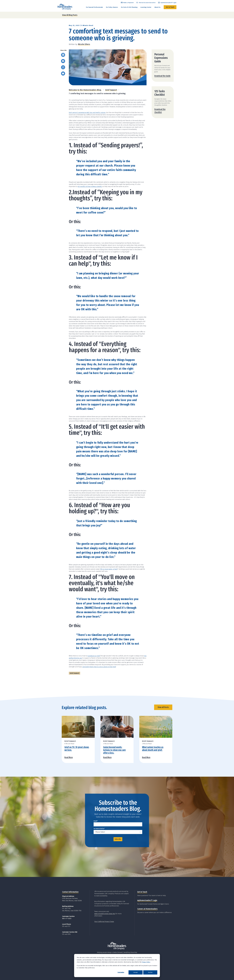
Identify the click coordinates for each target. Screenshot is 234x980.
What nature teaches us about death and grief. (152, 748)
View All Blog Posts (69, 15)
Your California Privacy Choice (104, 921)
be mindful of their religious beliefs (90, 186)
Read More (68, 757)
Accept (136, 972)
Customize (121, 972)
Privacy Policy (146, 962)
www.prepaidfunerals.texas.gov (104, 914)
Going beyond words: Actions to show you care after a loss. (114, 750)
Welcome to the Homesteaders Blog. (85, 90)
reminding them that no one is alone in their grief (99, 667)
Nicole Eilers (84, 44)
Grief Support (111, 90)
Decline (150, 972)
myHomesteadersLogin (147, 900)
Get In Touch (142, 892)
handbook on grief (93, 656)
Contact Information (70, 892)
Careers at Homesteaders (147, 909)
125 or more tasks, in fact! (108, 569)
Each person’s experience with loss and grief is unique (87, 112)
